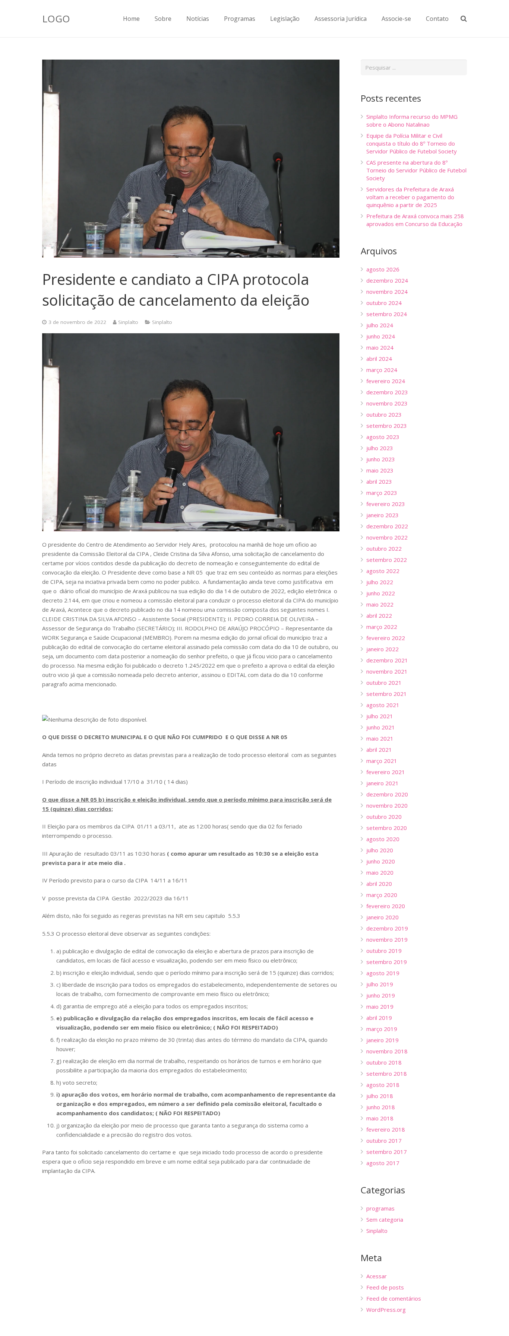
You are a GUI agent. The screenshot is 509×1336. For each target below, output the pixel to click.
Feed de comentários (393, 1298)
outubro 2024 (384, 302)
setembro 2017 (386, 1151)
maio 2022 (379, 604)
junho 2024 (380, 336)
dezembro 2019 (387, 928)
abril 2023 (379, 481)
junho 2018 (380, 1107)
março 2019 (381, 1029)
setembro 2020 (386, 827)
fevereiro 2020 (385, 906)
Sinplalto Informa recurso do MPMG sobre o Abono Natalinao (412, 120)
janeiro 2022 (382, 649)
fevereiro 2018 (385, 1129)
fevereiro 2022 (385, 638)
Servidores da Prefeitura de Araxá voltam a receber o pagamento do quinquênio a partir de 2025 (410, 197)
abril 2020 (379, 883)
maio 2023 (379, 470)
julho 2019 (379, 984)
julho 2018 (379, 1096)
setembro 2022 (386, 559)
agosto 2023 (382, 436)
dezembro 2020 (387, 794)
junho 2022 (380, 593)
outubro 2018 (384, 1062)
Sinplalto (128, 322)
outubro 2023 (384, 414)
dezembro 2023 (387, 392)
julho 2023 (379, 448)
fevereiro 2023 (385, 504)
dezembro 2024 (387, 280)
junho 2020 (380, 861)
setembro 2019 (386, 962)
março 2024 (381, 369)
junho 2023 (380, 459)
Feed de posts (385, 1287)
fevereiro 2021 (385, 772)
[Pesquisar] (463, 18)
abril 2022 (379, 615)
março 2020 (381, 894)
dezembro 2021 (387, 660)
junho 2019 (380, 995)
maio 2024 (379, 347)
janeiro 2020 (382, 917)
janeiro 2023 (382, 515)
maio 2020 (379, 872)
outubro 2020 (384, 816)
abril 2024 (379, 358)
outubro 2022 (384, 548)
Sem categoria (384, 1219)
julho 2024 (379, 325)
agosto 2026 (382, 269)
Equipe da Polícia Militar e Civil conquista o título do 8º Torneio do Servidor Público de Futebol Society (411, 143)
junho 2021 (380, 727)
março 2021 (381, 760)
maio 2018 (379, 1118)
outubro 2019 (384, 950)
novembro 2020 (387, 805)
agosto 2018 (382, 1084)
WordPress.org (386, 1309)
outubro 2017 (384, 1140)
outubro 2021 (384, 682)
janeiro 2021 (382, 783)
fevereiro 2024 (385, 381)
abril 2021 (379, 749)
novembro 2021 (387, 671)
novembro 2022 (387, 537)
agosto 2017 (382, 1163)
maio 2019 (379, 1006)
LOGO (56, 18)
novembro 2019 (387, 939)
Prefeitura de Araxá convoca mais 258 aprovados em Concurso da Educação (415, 220)
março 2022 (381, 626)
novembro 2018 (387, 1051)
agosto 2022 (382, 571)
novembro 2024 (387, 291)
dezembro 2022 (387, 526)
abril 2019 (379, 1017)
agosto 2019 (382, 973)
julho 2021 (379, 716)
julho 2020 (379, 850)
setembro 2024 (386, 314)
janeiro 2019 (382, 1040)
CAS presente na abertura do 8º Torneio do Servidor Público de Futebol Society (416, 170)
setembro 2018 (386, 1073)
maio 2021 (379, 738)
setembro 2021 (386, 693)
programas (380, 1208)
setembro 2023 (386, 425)
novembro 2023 (387, 403)
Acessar (376, 1276)
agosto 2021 (382, 705)
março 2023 (381, 492)
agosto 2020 (382, 839)
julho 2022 (379, 582)
